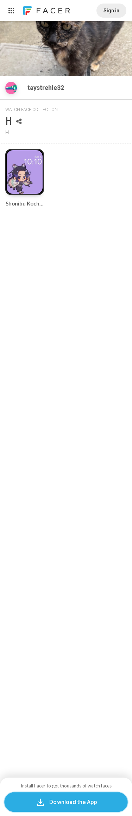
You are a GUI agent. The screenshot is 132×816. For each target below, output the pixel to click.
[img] (11, 88)
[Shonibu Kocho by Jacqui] (25, 172)
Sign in (111, 10)
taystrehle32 (46, 87)
